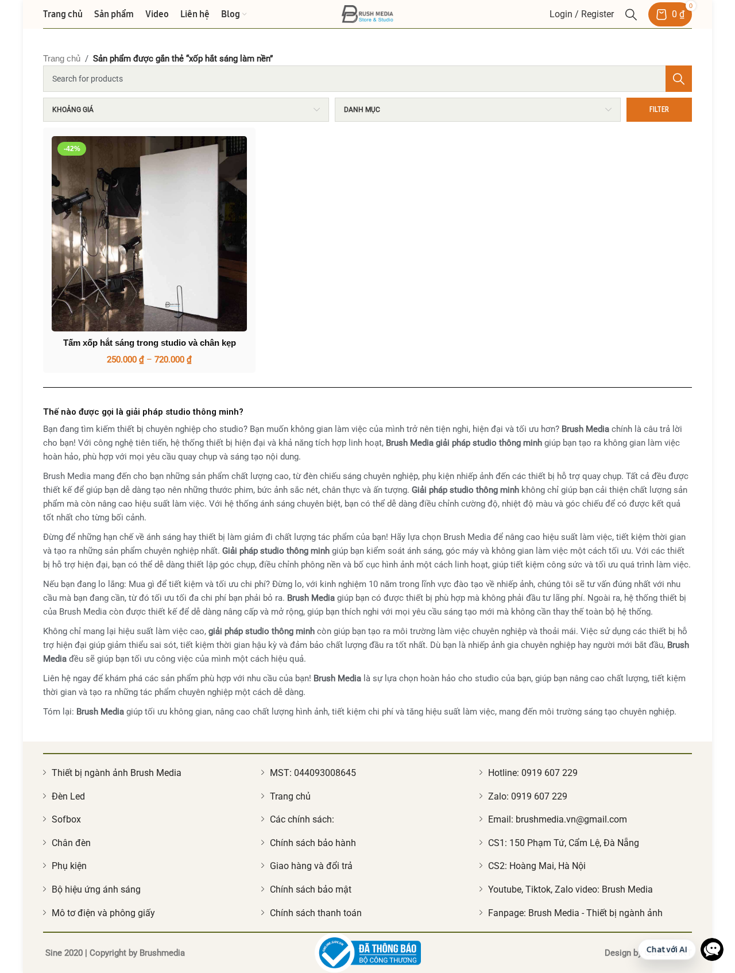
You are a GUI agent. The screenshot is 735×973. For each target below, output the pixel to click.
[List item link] (149, 773)
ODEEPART (668, 952)
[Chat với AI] (712, 949)
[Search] (631, 14)
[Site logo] (367, 13)
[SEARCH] (679, 78)
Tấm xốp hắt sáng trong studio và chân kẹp (149, 343)
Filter (659, 109)
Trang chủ (61, 58)
